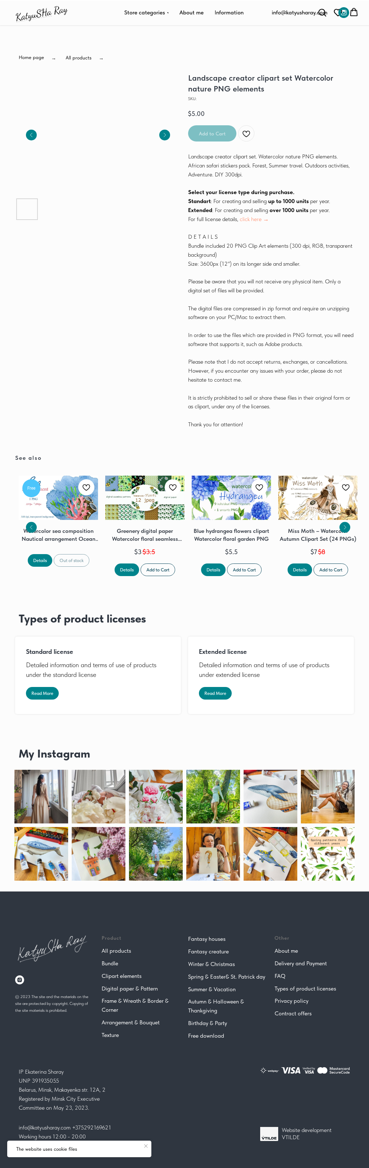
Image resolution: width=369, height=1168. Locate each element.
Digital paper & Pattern (130, 988)
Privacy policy (291, 1000)
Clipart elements (122, 975)
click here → (254, 219)
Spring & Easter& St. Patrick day (226, 976)
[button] (338, 12)
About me (286, 950)
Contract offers (293, 1013)
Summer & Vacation (212, 989)
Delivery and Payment (301, 963)
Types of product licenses (305, 988)
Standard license (49, 651)
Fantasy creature (208, 951)
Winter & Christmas (211, 964)
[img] (343, 12)
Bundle (110, 963)
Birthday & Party (207, 1023)
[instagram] (19, 979)
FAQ (280, 975)
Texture (110, 1035)
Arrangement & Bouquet (131, 1022)
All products (116, 950)
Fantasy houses (207, 938)
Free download (206, 1035)
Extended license (223, 651)
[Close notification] (146, 1146)
